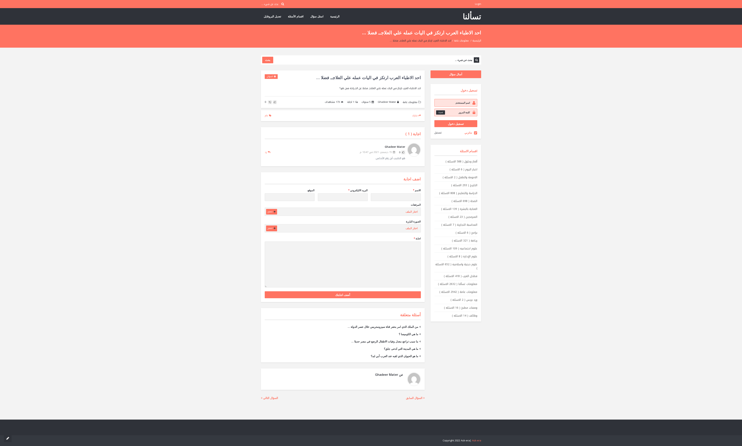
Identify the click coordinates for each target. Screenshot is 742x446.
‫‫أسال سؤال (455, 74)
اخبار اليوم (463, 169)
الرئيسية (335, 16)
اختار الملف (412, 211)
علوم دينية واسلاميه (456, 266)
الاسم (417, 190)
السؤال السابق (414, 398)
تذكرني (468, 132)
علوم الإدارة (462, 256)
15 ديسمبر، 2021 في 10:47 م (376, 152)
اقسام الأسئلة (296, 16)
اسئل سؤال (316, 16)
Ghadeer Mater (387, 102)
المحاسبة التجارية (459, 224)
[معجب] (275, 102)
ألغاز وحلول (461, 161)
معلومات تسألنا (457, 284)
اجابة (350, 102)
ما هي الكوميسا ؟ (408, 334)
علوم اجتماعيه (459, 248)
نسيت (440, 112)
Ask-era (476, 440)
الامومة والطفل (460, 177)
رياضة (464, 240)
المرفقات (416, 204)
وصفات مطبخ (460, 307)
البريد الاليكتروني (358, 190)
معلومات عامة (461, 40)
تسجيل (438, 132)
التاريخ (464, 185)
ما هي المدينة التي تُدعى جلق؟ (401, 349)
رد (266, 152)
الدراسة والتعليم (458, 193)
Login (478, 4)
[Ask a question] (8, 438)
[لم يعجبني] (270, 102)
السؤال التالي (270, 398)
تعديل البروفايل (272, 16)
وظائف (464, 315)
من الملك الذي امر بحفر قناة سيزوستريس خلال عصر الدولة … (383, 327)
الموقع (311, 190)
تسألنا (472, 16)
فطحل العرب (460, 276)
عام (266, 115)
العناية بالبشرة (459, 209)
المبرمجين (462, 217)
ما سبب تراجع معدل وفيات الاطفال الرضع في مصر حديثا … (384, 341)
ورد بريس (464, 299)
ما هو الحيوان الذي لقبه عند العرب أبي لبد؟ (394, 356)
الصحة (464, 201)
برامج (466, 232)
